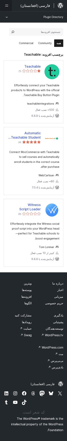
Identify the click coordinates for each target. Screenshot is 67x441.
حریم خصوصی (54, 303)
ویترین (28, 283)
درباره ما (57, 283)
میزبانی (58, 296)
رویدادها (27, 322)
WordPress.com (50, 347)
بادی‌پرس (55, 367)
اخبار (60, 290)
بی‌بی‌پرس (55, 361)
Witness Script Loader (30, 207)
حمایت (26, 328)
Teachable (32, 66)
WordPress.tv (52, 335)
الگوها (28, 303)
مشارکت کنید (23, 315)
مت (59, 354)
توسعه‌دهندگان (54, 328)
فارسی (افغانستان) (43, 384)
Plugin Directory (53, 16)
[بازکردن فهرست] (6, 5)
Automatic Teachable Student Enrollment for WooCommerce (26, 135)
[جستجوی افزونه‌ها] (13, 32)
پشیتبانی (58, 322)
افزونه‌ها (26, 296)
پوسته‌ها (27, 290)
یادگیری (58, 315)
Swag (26, 335)
